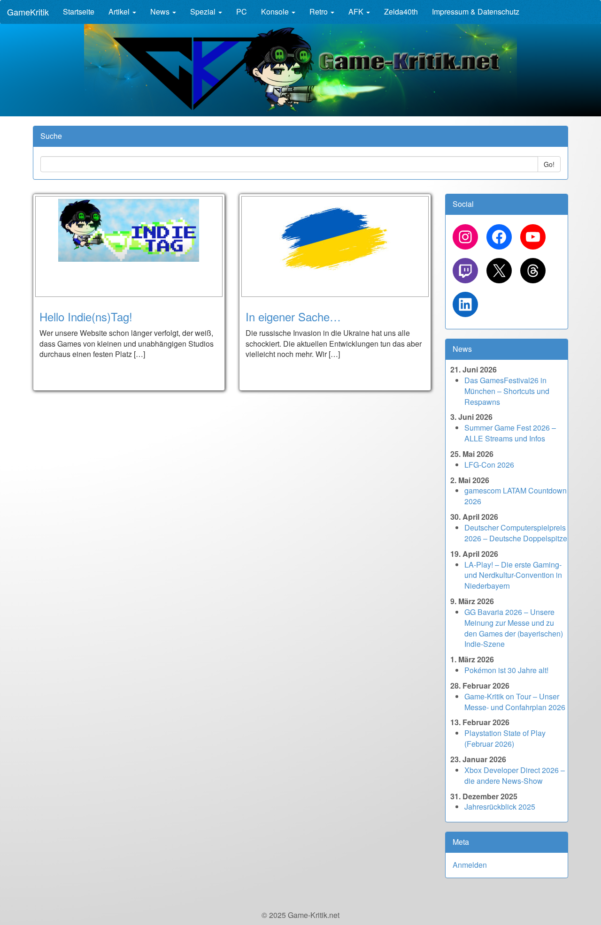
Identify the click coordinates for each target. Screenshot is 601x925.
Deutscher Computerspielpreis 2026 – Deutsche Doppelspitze (515, 533)
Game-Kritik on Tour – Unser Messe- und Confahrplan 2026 (514, 702)
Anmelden (470, 864)
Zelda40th (401, 11)
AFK (356, 11)
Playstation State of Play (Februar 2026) (505, 738)
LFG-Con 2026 (489, 464)
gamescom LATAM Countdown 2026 (515, 496)
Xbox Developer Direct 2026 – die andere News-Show (514, 775)
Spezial (203, 11)
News (160, 11)
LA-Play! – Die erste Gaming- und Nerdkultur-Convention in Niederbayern (513, 575)
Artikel (119, 11)
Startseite (78, 11)
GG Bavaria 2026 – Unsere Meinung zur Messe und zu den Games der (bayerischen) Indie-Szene (513, 628)
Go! (549, 164)
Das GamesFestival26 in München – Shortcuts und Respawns (506, 391)
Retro (319, 11)
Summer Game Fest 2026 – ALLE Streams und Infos (510, 433)
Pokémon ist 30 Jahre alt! (506, 670)
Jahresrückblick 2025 (499, 806)
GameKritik (28, 12)
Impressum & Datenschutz (475, 11)
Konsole (276, 11)
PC (241, 11)
